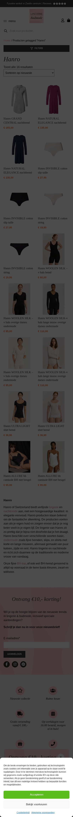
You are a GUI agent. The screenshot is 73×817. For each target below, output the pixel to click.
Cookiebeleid (23, 812)
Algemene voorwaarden (43, 812)
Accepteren (36, 794)
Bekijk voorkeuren (36, 804)
